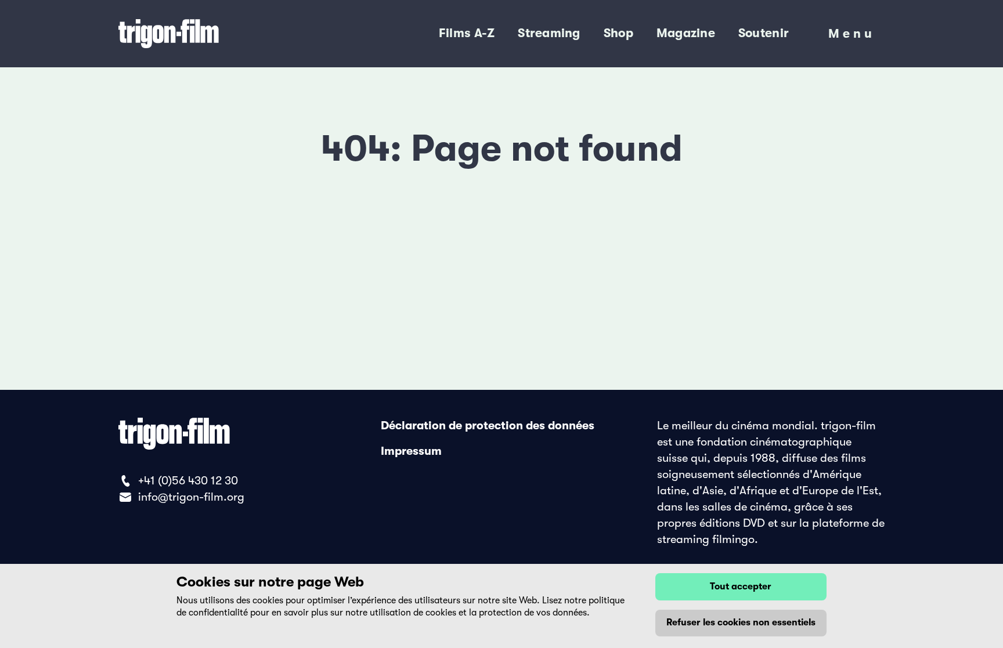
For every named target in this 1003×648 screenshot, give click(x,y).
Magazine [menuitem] (685, 33)
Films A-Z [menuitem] (467, 33)
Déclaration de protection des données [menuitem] (487, 425)
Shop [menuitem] (618, 33)
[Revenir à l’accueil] (215, 33)
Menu (851, 36)
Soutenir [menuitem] (763, 33)
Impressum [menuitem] (411, 451)
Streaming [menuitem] (549, 33)
